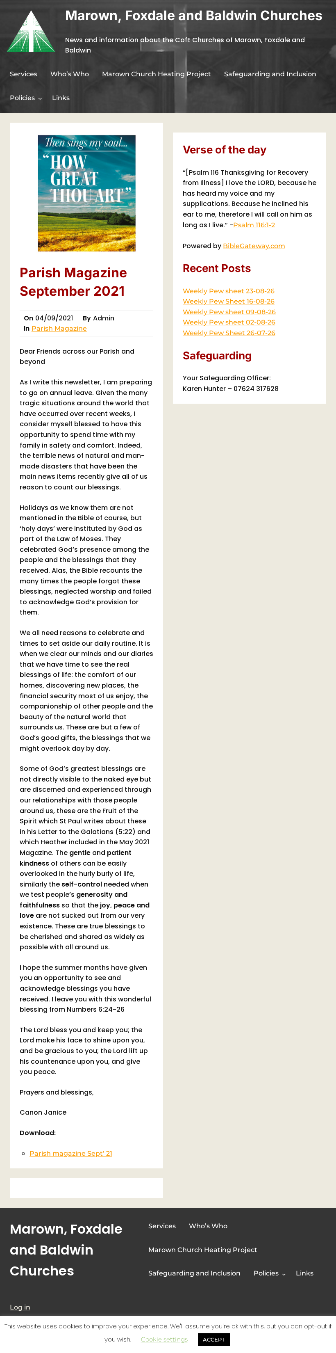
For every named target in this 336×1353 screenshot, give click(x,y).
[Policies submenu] (40, 98)
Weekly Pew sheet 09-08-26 (229, 312)
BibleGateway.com (254, 246)
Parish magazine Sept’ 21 (71, 1153)
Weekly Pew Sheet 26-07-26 (229, 333)
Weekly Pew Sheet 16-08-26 (229, 301)
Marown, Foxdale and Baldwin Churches (193, 15)
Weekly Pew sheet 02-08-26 (229, 322)
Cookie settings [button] (164, 1339)
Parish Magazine (59, 328)
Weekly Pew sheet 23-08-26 (229, 291)
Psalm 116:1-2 (254, 225)
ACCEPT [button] (214, 1339)
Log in (20, 1307)
